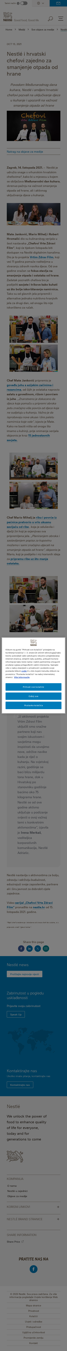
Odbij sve (33, 696)
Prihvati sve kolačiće (33, 686)
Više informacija (21, 677)
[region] (33, 675)
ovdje (24, 671)
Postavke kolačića (33, 705)
